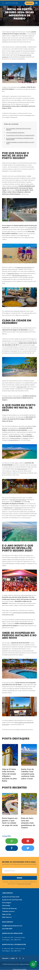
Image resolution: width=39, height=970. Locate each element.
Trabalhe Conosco (8, 911)
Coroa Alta (18, 507)
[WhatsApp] (11, 841)
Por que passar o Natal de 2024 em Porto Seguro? (18, 129)
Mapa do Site (6, 914)
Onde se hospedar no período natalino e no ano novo (20, 142)
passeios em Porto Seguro (24, 267)
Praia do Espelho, (15, 438)
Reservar (29, 3)
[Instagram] (16, 958)
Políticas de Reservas (9, 908)
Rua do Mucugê (22, 469)
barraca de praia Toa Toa (19, 275)
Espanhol (5, 958)
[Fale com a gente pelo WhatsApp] (33, 964)
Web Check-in (7, 917)
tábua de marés (21, 387)
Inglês (13, 958)
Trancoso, (25, 438)
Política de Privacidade (24, 883)
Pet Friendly (6, 905)
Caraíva (28, 434)
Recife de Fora (8, 507)
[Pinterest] (28, 841)
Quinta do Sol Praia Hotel (10, 897)
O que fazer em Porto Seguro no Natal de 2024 (20, 135)
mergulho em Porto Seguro (18, 499)
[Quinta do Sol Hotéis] (9, 3)
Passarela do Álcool (13, 273)
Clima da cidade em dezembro (15, 132)
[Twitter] (28, 848)
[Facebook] (11, 848)
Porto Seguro (6, 902)
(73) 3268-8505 (7, 928)
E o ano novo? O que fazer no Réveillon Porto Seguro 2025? (19, 138)
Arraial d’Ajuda (32, 227)
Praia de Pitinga (13, 440)
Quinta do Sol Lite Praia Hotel (12, 900)
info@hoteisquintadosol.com (12, 926)
